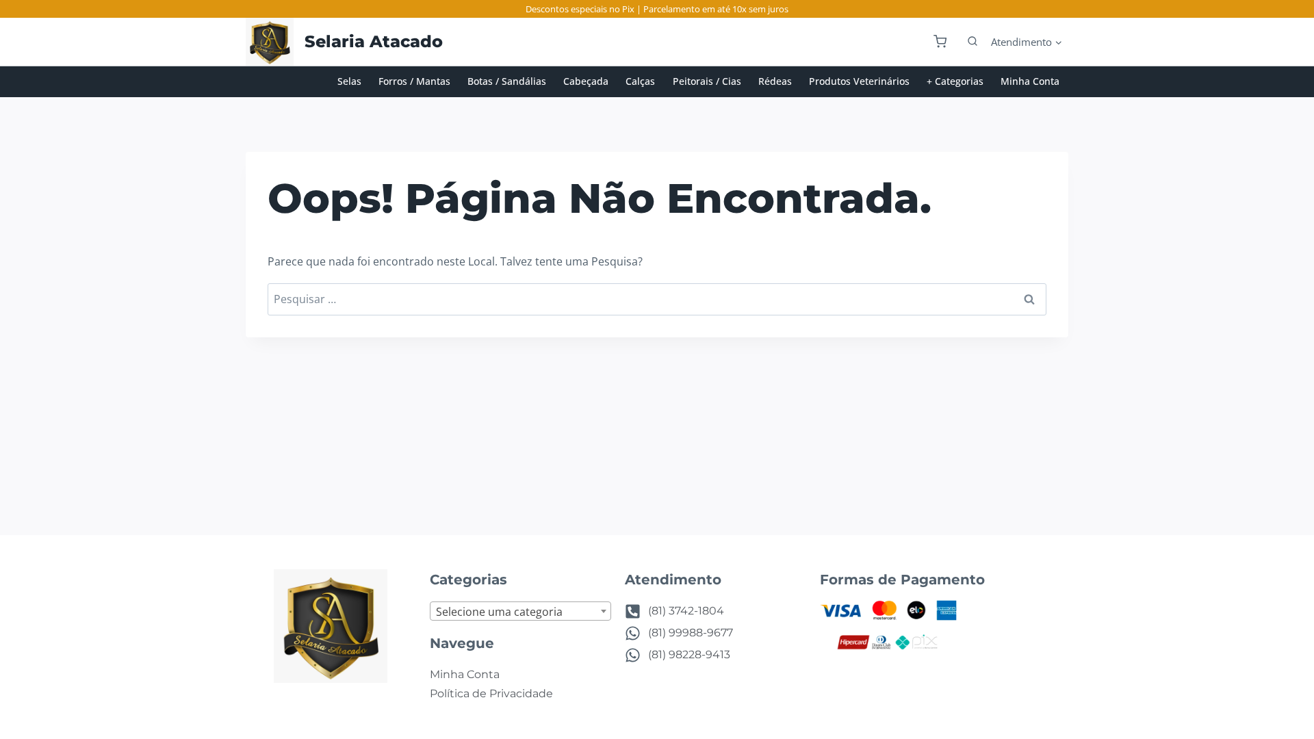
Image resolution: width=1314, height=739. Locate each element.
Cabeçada (585, 81)
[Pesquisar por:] (657, 299)
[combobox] (520, 611)
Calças (640, 81)
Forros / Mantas (414, 81)
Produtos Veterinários (859, 81)
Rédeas (775, 81)
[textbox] (520, 611)
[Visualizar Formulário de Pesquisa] (965, 41)
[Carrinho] (939, 41)
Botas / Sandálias (506, 81)
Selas (349, 81)
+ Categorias (955, 81)
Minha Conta (1030, 81)
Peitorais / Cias (707, 81)
